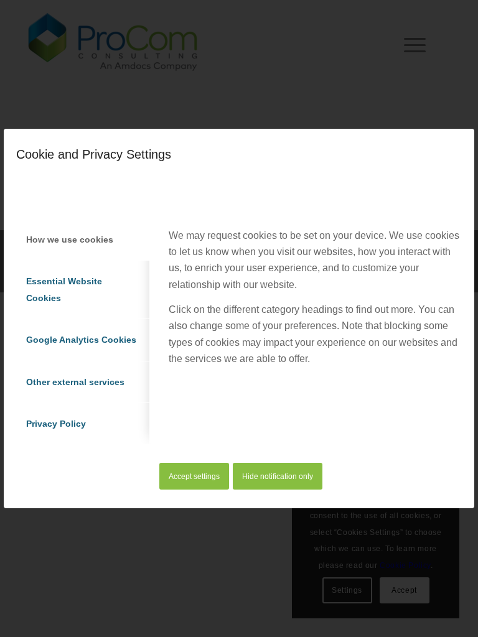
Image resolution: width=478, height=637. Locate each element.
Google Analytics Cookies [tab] (81, 340)
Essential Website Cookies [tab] (64, 289)
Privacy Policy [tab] (56, 424)
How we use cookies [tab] (69, 239)
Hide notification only (277, 476)
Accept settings (194, 476)
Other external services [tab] (75, 382)
